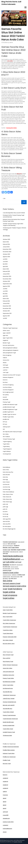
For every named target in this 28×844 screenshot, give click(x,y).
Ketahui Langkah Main (8, 725)
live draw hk (13, 564)
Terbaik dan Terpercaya (9, 695)
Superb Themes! (18, 841)
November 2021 (7, 308)
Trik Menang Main (7, 735)
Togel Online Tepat (8, 729)
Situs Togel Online (7, 616)
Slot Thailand (6, 436)
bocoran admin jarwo (8, 345)
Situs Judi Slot (6, 658)
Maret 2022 (6, 298)
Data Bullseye (6, 467)
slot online (10, 61)
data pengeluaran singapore (10, 350)
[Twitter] (5, 192)
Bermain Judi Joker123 (8, 705)
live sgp (12, 568)
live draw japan (7, 526)
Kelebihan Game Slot (8, 675)
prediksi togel (21, 575)
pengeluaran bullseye (7, 574)
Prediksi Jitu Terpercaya (9, 757)
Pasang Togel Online (8, 678)
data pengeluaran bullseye (10, 348)
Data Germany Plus (8, 472)
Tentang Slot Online (11, 128)
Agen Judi (5, 543)
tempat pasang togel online (14, 586)
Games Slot (6, 360)
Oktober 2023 (6, 254)
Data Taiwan (6, 482)
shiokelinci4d (6, 818)
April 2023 (5, 266)
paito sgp (5, 506)
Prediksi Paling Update (9, 750)
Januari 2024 (6, 247)
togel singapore (10, 595)
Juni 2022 (5, 291)
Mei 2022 (5, 293)
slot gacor (5, 578)
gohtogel (5, 811)
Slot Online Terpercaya (9, 623)
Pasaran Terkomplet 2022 (9, 637)
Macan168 (5, 399)
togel (5, 589)
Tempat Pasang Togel (9, 439)
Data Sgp (5, 479)
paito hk (5, 509)
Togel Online (6, 444)
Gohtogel (5, 365)
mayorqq (17, 568)
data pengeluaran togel (9, 352)
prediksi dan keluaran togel (10, 404)
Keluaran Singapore (8, 377)
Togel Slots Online (7, 630)
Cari (4, 198)
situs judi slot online (15, 576)
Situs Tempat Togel (8, 654)
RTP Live (5, 422)
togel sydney (8, 598)
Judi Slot (5, 370)
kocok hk (5, 511)
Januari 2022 (6, 303)
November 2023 (7, 251)
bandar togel (6, 550)
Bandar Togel (6, 343)
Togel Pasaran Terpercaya (10, 626)
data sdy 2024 (6, 524)
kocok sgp (5, 514)
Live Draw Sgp (6, 489)
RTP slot (5, 424)
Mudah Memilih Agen (8, 722)
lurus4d (5, 397)
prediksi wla (6, 419)
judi (4, 562)
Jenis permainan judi (8, 671)
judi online (10, 562)
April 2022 (5, 296)
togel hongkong (15, 588)
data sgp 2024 (7, 519)
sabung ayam (6, 426)
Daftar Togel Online (8, 685)
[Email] (8, 192)
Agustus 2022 (6, 286)
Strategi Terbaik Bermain (9, 702)
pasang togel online (11, 573)
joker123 (22, 559)
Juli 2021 (5, 318)
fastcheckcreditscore (13, 556)
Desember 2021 (7, 306)
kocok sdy (5, 516)
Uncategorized (7, 454)
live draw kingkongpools (9, 529)
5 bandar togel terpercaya (10, 542)
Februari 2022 (6, 301)
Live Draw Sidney (7, 387)
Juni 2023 (5, 261)
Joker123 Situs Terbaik (8, 698)
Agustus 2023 (6, 256)
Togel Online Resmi (8, 633)
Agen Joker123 (6, 333)
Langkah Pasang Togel (9, 732)
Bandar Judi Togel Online (11, 547)
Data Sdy (5, 477)
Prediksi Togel (6, 760)
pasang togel (7, 570)
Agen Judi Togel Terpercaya (8, 545)
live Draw (5, 382)
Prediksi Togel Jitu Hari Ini (9, 414)
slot (4, 429)
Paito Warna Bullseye (8, 492)
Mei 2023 (5, 264)
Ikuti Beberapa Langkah (9, 681)
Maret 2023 (6, 269)
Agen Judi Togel (12, 543)
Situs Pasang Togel (8, 661)
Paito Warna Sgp (7, 501)
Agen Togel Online (8, 338)
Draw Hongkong (7, 355)
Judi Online (6, 367)
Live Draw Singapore (8, 389)
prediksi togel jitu (6, 576)
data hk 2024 (6, 521)
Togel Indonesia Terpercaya (10, 718)
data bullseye (6, 551)
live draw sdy (20, 564)
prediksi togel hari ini (8, 412)
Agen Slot (5, 335)
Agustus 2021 (6, 316)
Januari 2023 (6, 274)
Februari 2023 (6, 271)
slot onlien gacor (13, 578)
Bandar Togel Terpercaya (9, 613)
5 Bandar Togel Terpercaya (10, 328)
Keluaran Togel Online (8, 753)
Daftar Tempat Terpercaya (10, 665)
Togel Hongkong (7, 441)
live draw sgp (6, 566)
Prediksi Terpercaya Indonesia (11, 746)
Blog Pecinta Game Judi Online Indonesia (11, 3)
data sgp (5, 553)
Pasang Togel (6, 402)
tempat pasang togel (11, 583)
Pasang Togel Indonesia (9, 715)
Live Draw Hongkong (8, 385)
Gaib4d (5, 357)
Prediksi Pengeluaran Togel (10, 409)
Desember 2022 (7, 276)
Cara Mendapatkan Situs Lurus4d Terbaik (14, 212)
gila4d (4, 798)
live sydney (6, 394)
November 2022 (7, 279)
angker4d (16, 545)
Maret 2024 (6, 242)
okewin (5, 832)
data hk (21, 551)
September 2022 (7, 283)
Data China (6, 469)
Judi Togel (5, 372)
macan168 (5, 815)
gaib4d (5, 791)
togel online (9, 591)
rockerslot (5, 825)
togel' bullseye (7, 451)
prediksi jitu (14, 574)
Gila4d (4, 362)
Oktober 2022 (6, 281)
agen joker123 (21, 542)
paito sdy (5, 504)
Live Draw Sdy (6, 487)
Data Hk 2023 (6, 474)
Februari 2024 (6, 244)
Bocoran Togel (7, 763)
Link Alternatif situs (8, 688)
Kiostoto (5, 380)
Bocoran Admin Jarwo (9, 643)
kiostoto (6, 564)
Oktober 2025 (6, 239)
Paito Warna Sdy (7, 499)
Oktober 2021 (6, 311)
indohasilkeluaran (11, 559)
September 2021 (7, 313)
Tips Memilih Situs (7, 692)
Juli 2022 (5, 288)
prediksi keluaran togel (9, 407)
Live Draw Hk (6, 484)
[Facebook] (2, 192)
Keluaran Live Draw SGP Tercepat (11, 375)
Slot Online (6, 434)
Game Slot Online (7, 668)
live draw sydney (6, 568)
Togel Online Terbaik (8, 712)
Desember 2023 (7, 249)
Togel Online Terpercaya (9, 620)
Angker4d (5, 340)
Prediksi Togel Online (8, 417)
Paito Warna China (8, 494)
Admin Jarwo (6, 330)
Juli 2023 (5, 259)
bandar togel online (18, 550)
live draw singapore (14, 566)
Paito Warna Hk (7, 497)
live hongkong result (8, 392)
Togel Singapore (7, 449)
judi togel (18, 562)
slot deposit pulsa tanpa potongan (12, 431)
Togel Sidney (6, 446)
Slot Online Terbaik (8, 640)
